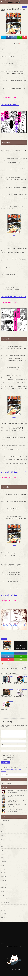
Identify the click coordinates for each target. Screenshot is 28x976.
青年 (2, 857)
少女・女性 (3, 913)
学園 (2, 835)
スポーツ (3, 891)
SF (1, 831)
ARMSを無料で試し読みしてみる (12, 297)
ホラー (2, 906)
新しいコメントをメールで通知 (8, 757)
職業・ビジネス (4, 917)
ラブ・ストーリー (5, 820)
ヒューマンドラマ (5, 902)
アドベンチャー (4, 884)
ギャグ (2, 865)
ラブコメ (3, 828)
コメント (2, 729)
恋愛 (2, 824)
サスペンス (3, 887)
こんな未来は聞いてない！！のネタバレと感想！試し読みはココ (17, 800)
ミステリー (3, 910)
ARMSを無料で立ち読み (9, 105)
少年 (2, 854)
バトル (2, 895)
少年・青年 (3, 861)
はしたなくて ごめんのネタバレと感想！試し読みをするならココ (17, 810)
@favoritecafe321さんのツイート (14, 946)
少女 (2, 850)
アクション (3, 880)
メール (2, 744)
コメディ (3, 869)
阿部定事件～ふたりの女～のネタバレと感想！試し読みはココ (17, 791)
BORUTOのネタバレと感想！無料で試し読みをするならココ (17, 805)
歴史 (2, 839)
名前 (2, 739)
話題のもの (3, 876)
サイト (2, 749)
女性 (2, 846)
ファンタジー (4, 872)
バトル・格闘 (4, 639)
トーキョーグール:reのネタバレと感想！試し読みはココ (17, 796)
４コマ (2, 842)
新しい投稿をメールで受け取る (8, 759)
